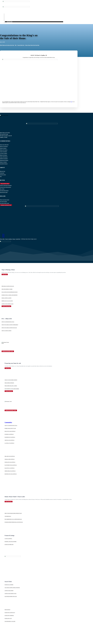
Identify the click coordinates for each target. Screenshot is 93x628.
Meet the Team (2, 171)
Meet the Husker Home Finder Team (13, 513)
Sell (6, 15)
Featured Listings (3, 174)
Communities (8, 16)
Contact (7, 18)
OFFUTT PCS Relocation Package (9, 327)
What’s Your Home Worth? (4, 199)
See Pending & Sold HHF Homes (12, 388)
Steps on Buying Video (5, 183)
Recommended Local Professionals (13, 519)
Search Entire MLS (9, 544)
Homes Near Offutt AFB (4, 144)
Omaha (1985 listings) (4, 156)
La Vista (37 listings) (3, 153)
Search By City (8, 618)
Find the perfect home (7, 289)
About (6, 17)
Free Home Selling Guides (4, 203)
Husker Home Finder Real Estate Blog (32, 45)
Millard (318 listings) (3, 155)
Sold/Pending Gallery (10, 621)
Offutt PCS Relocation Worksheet (6, 185)
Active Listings (8, 538)
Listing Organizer (9, 590)
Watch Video (4, 274)
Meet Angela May (8, 501)
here (71, 101)
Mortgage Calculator (7, 300)
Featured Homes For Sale (11, 596)
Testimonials (8, 516)
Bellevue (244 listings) (4, 146)
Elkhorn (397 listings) (3, 149)
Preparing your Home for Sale (6, 205)
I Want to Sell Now (8, 391)
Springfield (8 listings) (4, 163)
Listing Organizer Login (7, 303)
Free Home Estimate (3, 201)
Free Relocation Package (4, 190)
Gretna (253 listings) (3, 151)
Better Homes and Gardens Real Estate (7, 45)
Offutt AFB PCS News (6, 330)
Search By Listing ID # (10, 612)
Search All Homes (9, 584)
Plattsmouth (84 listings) (4, 160)
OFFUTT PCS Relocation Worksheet (10, 324)
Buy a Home (2, 188)
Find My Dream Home (6, 306)
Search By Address (9, 615)
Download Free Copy (7, 351)
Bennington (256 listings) (11, 473)
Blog (16, 45)
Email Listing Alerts (6, 297)
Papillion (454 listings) (4, 158)
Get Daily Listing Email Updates (12, 587)
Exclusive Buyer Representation (5, 187)
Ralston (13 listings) (3, 162)
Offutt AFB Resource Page (8, 321)
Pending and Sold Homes (10, 541)
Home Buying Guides (3, 192)
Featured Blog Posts (21, 45)
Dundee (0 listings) (3, 148)
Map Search (7, 609)
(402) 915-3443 (9, 21)
